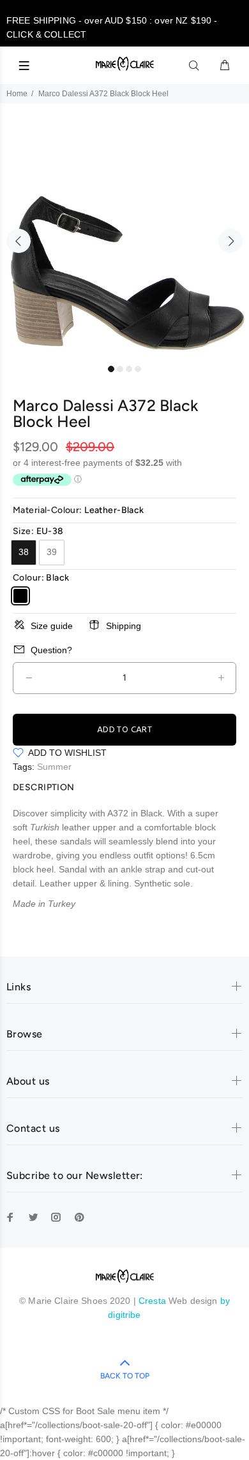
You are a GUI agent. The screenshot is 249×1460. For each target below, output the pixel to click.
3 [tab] (129, 369)
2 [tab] (120, 369)
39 (52, 552)
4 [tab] (138, 369)
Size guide (52, 626)
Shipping (123, 626)
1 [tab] (111, 369)
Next (230, 241)
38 (24, 552)
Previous (18, 241)
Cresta (154, 1301)
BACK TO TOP (124, 1375)
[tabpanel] (124, 234)
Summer (54, 767)
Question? (51, 650)
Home (16, 93)
